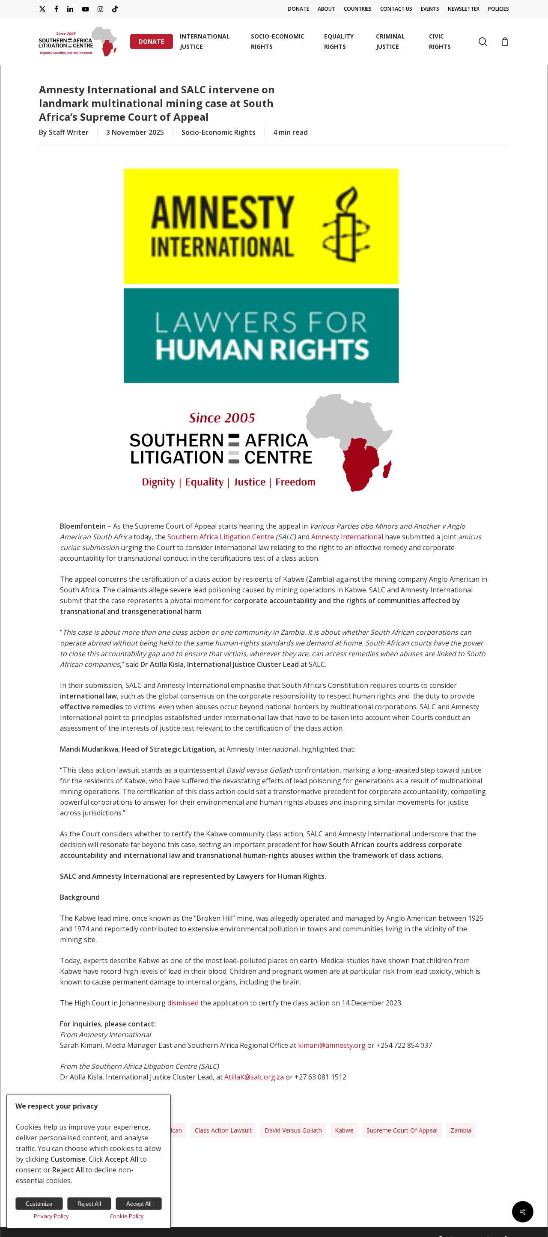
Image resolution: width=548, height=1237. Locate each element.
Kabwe (344, 1130)
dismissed (183, 1003)
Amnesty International (347, 536)
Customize (39, 1204)
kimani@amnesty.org (332, 1045)
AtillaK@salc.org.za (254, 1077)
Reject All (89, 1204)
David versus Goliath (293, 1130)
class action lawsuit (223, 1130)
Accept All (139, 1204)
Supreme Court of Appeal (402, 1130)
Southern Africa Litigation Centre (220, 536)
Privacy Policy (51, 1216)
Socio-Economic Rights (219, 132)
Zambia (460, 1130)
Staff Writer (69, 132)
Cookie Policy (127, 1216)
